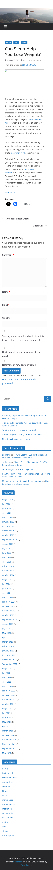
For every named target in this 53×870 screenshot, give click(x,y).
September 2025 (9, 539)
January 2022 (8, 695)
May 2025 (6, 557)
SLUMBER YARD (29, 65)
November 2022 (9, 659)
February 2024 (8, 602)
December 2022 (9, 655)
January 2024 (8, 606)
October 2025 (8, 535)
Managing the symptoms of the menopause (22, 481)
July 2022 (6, 673)
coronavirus (7, 782)
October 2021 (8, 704)
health (8, 42)
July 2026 (6, 504)
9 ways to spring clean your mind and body (21, 434)
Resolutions (7, 817)
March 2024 (7, 597)
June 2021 (6, 717)
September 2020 (9, 748)
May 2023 (6, 633)
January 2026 (8, 521)
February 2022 (8, 690)
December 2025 (9, 526)
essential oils (8, 786)
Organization (8, 813)
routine (5, 822)
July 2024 (6, 584)
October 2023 (8, 615)
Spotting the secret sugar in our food (19, 430)
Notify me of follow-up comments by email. (21, 354)
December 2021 (9, 699)
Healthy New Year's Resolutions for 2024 (20, 474)
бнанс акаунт (8, 469)
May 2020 (6, 753)
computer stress (9, 777)
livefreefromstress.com (32, 60)
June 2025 (6, 553)
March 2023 (7, 642)
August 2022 (7, 668)
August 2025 (7, 544)
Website (6, 317)
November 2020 (9, 744)
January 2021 (8, 735)
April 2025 (6, 562)
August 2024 (7, 579)
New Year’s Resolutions (17, 218)
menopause (7, 800)
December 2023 (9, 610)
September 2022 (9, 664)
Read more (10, 192)
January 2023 (8, 650)
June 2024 (6, 588)
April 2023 (6, 637)
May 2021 (6, 722)
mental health (8, 804)
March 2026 (7, 517)
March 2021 (7, 730)
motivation (7, 808)
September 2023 (9, 619)
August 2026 (7, 499)
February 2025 (8, 566)
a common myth (18, 153)
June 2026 (6, 508)
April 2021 (6, 726)
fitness (5, 791)
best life (6, 768)
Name (6, 291)
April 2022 (6, 682)
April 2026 (6, 513)
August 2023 (7, 624)
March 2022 (7, 686)
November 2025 (9, 530)
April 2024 (6, 593)
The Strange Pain (25, 469)
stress (24, 42)
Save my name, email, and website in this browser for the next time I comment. (23, 338)
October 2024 (8, 575)
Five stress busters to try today (16, 439)
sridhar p (6, 455)
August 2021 (7, 708)
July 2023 (6, 628)
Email (6, 304)
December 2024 (9, 570)
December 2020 (9, 739)
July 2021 (6, 713)
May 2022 (6, 677)
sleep (16, 42)
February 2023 (8, 646)
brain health (7, 773)
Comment (8, 254)
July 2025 (6, 548)
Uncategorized (8, 835)
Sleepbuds (38, 225)
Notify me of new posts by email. (19, 364)
